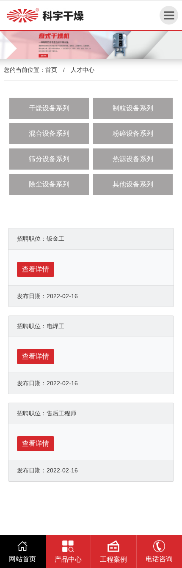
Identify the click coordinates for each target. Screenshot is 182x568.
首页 (51, 69)
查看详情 (35, 269)
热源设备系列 (133, 158)
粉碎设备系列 (133, 133)
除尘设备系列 (49, 184)
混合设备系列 (49, 133)
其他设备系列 (133, 184)
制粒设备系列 (133, 108)
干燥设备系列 (49, 108)
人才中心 (82, 69)
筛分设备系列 (49, 158)
